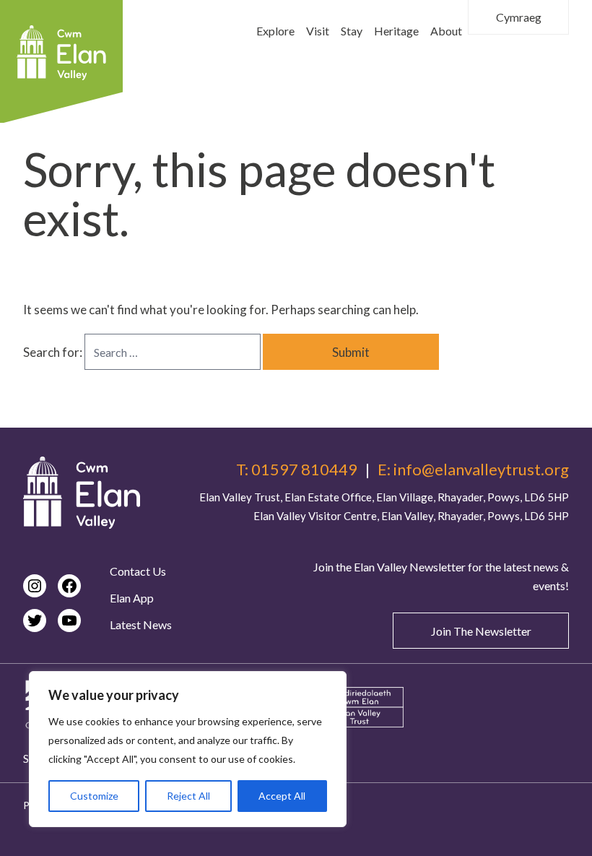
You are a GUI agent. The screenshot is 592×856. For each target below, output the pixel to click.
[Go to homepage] (81, 493)
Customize (94, 796)
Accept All (281, 796)
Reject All (188, 796)
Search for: (53, 352)
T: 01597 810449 (296, 469)
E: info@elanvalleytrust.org (473, 469)
